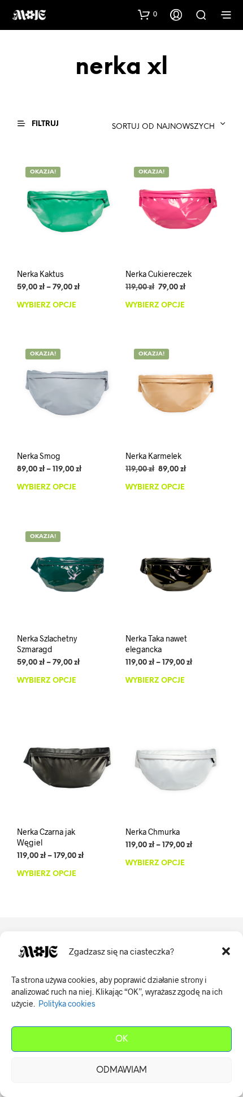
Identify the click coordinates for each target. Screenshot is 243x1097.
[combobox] (154, 124)
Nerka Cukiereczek (158, 273)
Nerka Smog (38, 456)
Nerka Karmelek (153, 456)
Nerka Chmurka (152, 831)
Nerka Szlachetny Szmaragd (47, 643)
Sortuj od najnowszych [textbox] (163, 127)
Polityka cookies (67, 1003)
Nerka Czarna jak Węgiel (46, 836)
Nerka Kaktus (40, 273)
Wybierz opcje (46, 305)
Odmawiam (121, 1070)
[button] (226, 951)
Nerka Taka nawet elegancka (156, 643)
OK (121, 1039)
